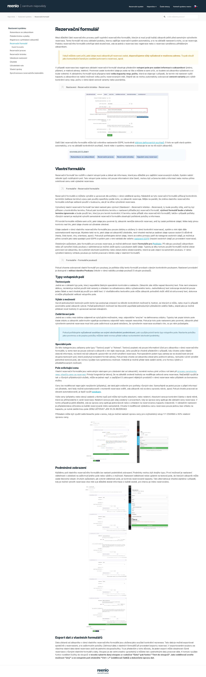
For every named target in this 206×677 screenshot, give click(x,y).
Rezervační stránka (18, 54)
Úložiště (13, 62)
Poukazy (157, 244)
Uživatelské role (17, 66)
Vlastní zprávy (16, 69)
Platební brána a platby (20, 36)
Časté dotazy (165, 7)
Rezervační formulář (18, 43)
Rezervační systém (136, 7)
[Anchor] (102, 28)
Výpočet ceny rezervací (147, 157)
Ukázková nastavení (18, 58)
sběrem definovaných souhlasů (149, 142)
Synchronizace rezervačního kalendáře (26, 73)
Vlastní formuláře (18, 47)
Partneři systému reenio (182, 7)
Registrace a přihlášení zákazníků (24, 40)
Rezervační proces (18, 51)
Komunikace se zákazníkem (21, 32)
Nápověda (151, 7)
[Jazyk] (196, 6)
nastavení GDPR (141, 238)
